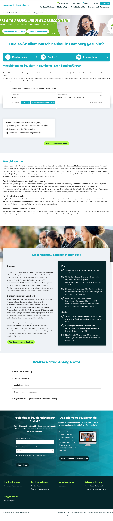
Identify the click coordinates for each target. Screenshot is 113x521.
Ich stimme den (33, 455)
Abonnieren (22, 465)
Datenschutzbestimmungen (37, 455)
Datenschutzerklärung (79, 512)
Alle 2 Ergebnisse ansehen (56, 143)
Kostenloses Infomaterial (14, 31)
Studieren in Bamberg (23, 371)
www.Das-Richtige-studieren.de (74, 458)
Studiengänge (62, 7)
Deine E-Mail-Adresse (23, 438)
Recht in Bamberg (21, 385)
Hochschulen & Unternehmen (99, 7)
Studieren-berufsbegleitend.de (95, 489)
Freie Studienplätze (78, 7)
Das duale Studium (47, 7)
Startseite (5, 13)
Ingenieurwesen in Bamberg (25, 392)
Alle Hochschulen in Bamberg (21, 342)
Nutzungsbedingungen (95, 512)
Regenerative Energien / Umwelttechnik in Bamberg (35, 398)
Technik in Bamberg (22, 378)
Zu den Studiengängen (38, 31)
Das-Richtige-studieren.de (94, 486)
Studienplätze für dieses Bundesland (27, 447)
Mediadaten (35, 486)
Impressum (61, 512)
